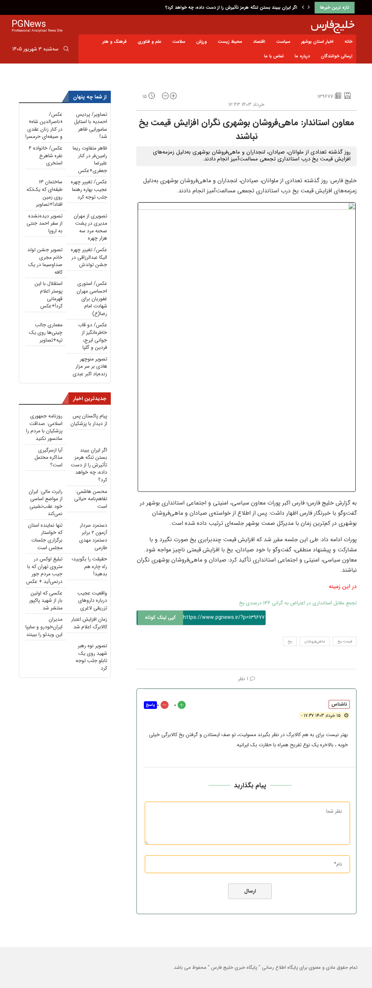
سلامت (178, 41)
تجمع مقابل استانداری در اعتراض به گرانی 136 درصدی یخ (298, 603)
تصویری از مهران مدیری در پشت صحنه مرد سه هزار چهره (90, 227)
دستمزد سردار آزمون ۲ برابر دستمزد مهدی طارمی (93, 536)
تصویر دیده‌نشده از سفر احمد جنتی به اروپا (44, 223)
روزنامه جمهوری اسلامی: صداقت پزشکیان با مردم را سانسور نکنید (44, 427)
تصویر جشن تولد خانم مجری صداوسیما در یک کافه (44, 261)
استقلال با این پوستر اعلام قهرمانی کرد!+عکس (48, 294)
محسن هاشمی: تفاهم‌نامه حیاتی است (90, 498)
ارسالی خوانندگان (336, 56)
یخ (290, 641)
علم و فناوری (149, 41)
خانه (348, 41)
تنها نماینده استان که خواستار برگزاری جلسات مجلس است (45, 536)
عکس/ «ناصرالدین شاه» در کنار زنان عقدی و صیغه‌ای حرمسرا (43, 125)
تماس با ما (274, 56)
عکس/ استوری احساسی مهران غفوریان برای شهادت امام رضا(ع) (92, 298)
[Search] (66, 50)
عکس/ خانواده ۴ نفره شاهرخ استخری (45, 155)
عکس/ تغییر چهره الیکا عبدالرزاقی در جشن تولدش (89, 257)
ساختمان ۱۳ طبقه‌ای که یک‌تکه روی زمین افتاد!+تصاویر (44, 193)
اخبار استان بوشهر (317, 41)
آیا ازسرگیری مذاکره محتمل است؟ (48, 457)
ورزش (201, 41)
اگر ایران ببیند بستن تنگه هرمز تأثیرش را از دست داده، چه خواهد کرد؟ (231, 7)
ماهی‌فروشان (314, 641)
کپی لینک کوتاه (160, 617)
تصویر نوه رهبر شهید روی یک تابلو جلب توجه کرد (91, 657)
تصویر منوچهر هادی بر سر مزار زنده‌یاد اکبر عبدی (90, 366)
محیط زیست (230, 41)
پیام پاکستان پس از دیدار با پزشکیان (88, 420)
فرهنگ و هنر (114, 41)
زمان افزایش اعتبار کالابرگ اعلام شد (89, 623)
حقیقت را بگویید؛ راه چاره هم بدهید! (89, 566)
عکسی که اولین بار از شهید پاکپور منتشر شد (45, 600)
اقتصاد (259, 41)
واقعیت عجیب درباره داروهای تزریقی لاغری (92, 600)
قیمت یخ (344, 641)
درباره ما (302, 56)
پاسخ (150, 705)
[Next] (309, 7)
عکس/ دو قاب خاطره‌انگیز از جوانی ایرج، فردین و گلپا (92, 336)
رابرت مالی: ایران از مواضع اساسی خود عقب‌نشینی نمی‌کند (45, 502)
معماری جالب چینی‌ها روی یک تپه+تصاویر (45, 332)
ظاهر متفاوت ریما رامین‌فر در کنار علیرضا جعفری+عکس (90, 159)
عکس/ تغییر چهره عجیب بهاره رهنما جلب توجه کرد (89, 189)
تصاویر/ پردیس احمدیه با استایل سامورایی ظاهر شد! (90, 125)
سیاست (283, 41)
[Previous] (303, 7)
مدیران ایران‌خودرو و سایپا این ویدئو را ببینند (43, 626)
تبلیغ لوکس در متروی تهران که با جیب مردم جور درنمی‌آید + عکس (44, 570)
